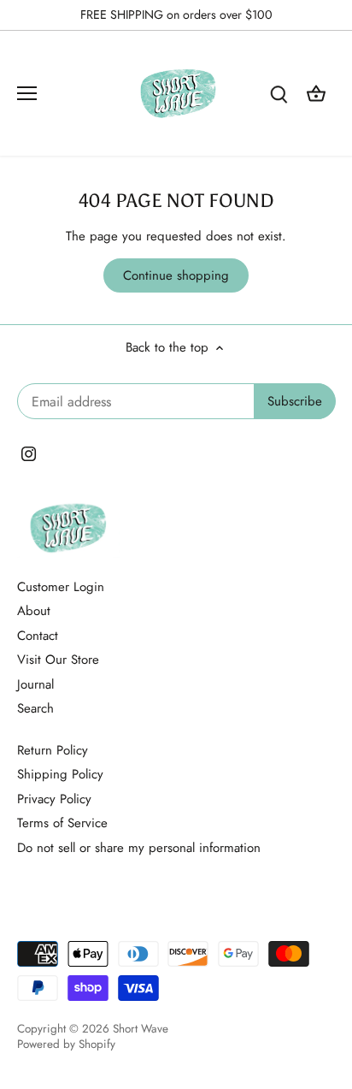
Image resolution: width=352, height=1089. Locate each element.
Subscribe (261, 635)
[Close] (319, 436)
